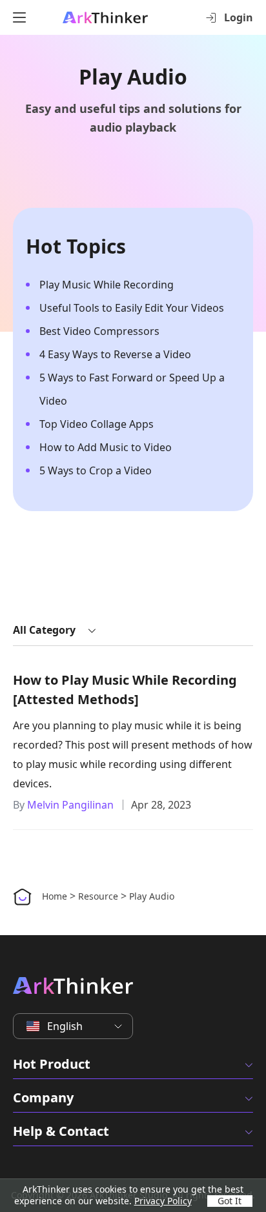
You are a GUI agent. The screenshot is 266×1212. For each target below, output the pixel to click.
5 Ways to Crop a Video (95, 470)
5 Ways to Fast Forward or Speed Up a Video (132, 389)
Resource (98, 896)
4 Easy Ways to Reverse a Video (115, 354)
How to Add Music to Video (105, 447)
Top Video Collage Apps (96, 424)
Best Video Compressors (99, 331)
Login (238, 17)
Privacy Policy (163, 1201)
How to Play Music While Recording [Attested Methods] (125, 689)
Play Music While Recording (106, 285)
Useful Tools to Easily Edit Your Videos (131, 308)
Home (54, 896)
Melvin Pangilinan (70, 805)
